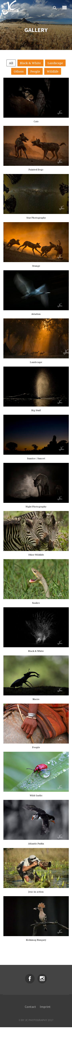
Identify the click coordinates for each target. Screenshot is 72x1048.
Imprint (45, 1007)
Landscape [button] (55, 63)
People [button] (35, 71)
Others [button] (19, 71)
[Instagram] (42, 978)
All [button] (11, 63)
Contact (30, 1007)
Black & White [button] (30, 63)
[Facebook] (30, 978)
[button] (36, 98)
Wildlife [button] (52, 71)
